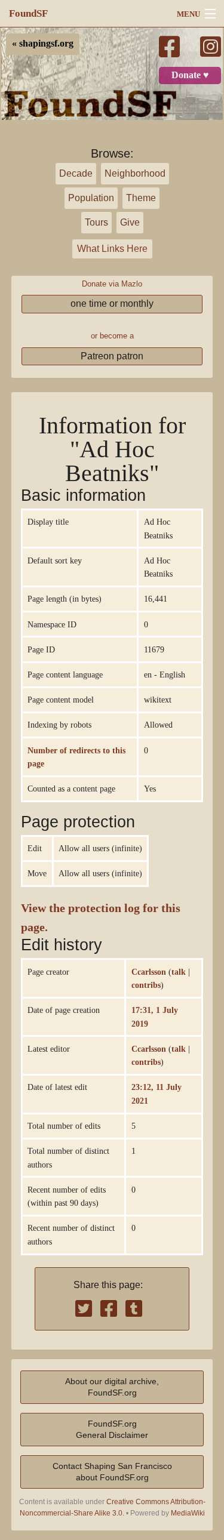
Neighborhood (135, 173)
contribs (146, 985)
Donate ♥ (190, 75)
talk (178, 972)
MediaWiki (188, 1513)
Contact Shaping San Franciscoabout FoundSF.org (112, 1471)
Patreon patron (112, 356)
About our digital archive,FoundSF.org (112, 1386)
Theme (141, 198)
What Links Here (112, 249)
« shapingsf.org (42, 43)
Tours (96, 222)
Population (91, 198)
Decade (76, 173)
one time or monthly (112, 303)
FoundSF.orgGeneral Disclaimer (112, 1429)
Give (130, 222)
